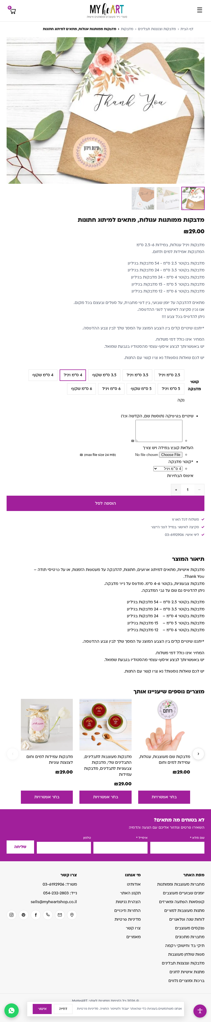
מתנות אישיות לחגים (187, 972)
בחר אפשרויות (164, 797)
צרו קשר (133, 928)
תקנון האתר (130, 893)
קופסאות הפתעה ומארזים (181, 902)
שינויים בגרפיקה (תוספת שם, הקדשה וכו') (157, 416)
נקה (180, 400)
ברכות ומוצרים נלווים (186, 980)
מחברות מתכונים (189, 937)
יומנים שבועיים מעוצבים (183, 893)
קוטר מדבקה (180, 461)
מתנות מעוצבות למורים (184, 910)
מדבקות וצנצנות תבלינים (157, 29)
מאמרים (133, 937)
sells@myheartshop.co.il (54, 902)
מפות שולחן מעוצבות (186, 954)
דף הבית (187, 29)
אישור (42, 1009)
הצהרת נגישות (128, 902)
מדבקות (127, 29)
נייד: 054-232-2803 (60, 893)
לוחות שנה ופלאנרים (186, 919)
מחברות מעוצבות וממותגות (180, 884)
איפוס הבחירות (180, 475)
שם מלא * (197, 838)
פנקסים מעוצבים (189, 928)
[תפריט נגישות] (200, 1011)
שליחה (20, 846)
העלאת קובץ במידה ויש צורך (168, 447)
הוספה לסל (105, 503)
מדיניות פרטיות (128, 919)
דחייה (63, 1009)
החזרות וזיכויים (127, 910)
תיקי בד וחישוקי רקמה (184, 945)
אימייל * (142, 838)
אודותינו (134, 884)
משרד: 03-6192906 (60, 884)
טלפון (87, 838)
